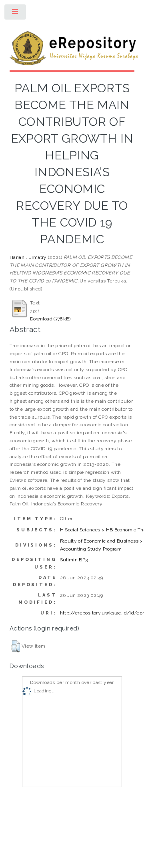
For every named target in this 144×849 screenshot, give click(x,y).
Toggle (15, 13)
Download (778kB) (50, 319)
